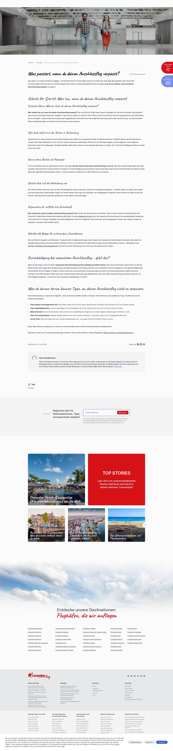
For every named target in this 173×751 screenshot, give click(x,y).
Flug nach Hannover (82, 728)
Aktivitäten (128, 686)
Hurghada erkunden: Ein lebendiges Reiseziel (67, 698)
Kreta (94, 686)
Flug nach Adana (33, 721)
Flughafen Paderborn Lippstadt (65, 646)
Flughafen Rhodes (116, 650)
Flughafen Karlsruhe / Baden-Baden (94, 632)
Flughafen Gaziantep (117, 643)
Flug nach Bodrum (33, 726)
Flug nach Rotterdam (107, 730)
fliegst (56, 81)
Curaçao (95, 693)
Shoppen (127, 695)
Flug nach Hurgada (106, 723)
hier (123, 422)
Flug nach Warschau (106, 728)
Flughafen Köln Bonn (34, 632)
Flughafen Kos (132, 628)
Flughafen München (34, 646)
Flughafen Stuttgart (34, 650)
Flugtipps (31, 388)
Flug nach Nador (105, 721)
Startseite (30, 62)
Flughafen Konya (116, 632)
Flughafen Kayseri (116, 628)
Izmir (94, 695)
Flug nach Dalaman (33, 728)
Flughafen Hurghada (134, 632)
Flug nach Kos (56, 723)
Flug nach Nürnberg (82, 721)
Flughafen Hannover (34, 636)
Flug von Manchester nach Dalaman (132, 726)
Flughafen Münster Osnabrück (38, 643)
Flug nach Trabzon (33, 730)
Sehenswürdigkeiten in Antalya (37, 690)
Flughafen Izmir (116, 636)
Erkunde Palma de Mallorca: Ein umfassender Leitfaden (69, 694)
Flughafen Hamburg (61, 636)
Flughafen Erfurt (60, 643)
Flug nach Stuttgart (82, 730)
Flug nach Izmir (32, 719)
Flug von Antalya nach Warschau (134, 732)
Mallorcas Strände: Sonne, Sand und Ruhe (37, 692)
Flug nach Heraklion (58, 719)
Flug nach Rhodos (57, 721)
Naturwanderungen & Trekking (133, 699)
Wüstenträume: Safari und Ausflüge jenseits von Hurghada (37, 706)
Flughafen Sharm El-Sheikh (64, 650)
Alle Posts (118, 367)
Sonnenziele (128, 693)
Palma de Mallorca (98, 690)
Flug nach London (106, 717)
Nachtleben (128, 697)
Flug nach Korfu (56, 725)
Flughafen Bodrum (117, 639)
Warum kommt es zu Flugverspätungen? (118, 333)
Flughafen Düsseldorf (35, 628)
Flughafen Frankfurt (62, 632)
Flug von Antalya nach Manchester (135, 717)
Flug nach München (82, 725)
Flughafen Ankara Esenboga (92, 639)
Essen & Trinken (129, 690)
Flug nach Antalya (33, 717)
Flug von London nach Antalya (133, 723)
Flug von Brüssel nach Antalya (133, 729)
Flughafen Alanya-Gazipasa (92, 646)
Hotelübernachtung (85, 216)
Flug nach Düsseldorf (82, 723)
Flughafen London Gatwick (136, 636)
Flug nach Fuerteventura (59, 732)
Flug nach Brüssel (106, 726)
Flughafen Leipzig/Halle (63, 639)
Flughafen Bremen (89, 636)
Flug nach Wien (105, 732)
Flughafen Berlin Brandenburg (65, 628)
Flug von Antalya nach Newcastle (134, 719)
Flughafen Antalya (89, 643)
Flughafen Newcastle (134, 639)
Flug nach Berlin (81, 732)
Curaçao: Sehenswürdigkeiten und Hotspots (70, 702)
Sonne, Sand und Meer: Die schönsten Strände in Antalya (36, 686)
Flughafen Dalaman (89, 650)
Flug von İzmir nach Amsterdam (134, 721)
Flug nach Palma (57, 728)
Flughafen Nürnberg (34, 639)
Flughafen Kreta (116, 646)
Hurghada (95, 688)
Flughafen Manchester (134, 643)
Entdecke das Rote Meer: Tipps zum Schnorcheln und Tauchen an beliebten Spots (37, 697)
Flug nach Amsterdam (107, 719)
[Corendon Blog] (39, 676)
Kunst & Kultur (129, 688)
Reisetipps (39, 62)
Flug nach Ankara (33, 723)
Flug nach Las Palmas (58, 730)
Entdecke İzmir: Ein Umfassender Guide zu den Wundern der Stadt (69, 690)
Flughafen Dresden (89, 628)
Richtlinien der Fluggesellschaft (46, 246)
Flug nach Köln (80, 719)
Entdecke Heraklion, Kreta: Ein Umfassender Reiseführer (68, 686)
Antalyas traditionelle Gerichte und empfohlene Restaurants (38, 702)
